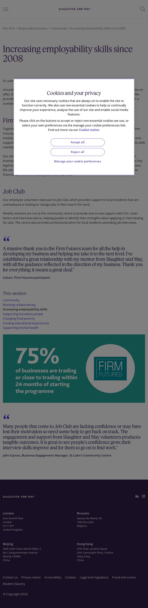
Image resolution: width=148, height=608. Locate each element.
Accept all (78, 142)
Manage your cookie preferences (77, 161)
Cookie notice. (89, 130)
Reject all (77, 152)
